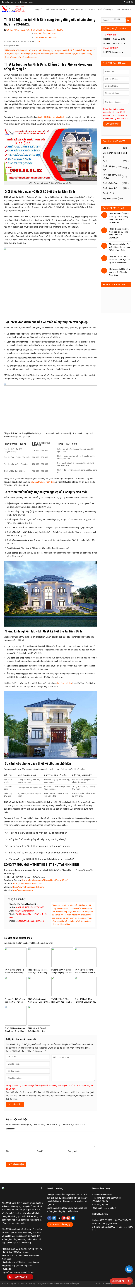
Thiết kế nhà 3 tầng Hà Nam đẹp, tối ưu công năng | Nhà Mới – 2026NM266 (119, 218)
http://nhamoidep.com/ (22, 890)
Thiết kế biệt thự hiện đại (55, 9)
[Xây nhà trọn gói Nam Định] (13, 9)
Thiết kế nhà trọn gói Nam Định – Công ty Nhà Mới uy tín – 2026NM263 (39, 1002)
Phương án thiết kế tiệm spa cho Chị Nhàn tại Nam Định (15, 1002)
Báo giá (117, 19)
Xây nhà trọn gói (110, 198)
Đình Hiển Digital (72, 1283)
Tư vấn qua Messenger (104, 1283)
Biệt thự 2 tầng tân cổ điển (18, 30)
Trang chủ (38, 9)
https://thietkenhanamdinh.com (26, 1262)
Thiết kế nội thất (122, 9)
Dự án (127, 19)
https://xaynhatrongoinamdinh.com (17, 1272)
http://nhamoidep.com (22, 1265)
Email (40, 1151)
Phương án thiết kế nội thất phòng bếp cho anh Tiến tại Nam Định (61, 973)
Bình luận (10, 1129)
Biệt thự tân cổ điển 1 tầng (115, 153)
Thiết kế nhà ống (104, 9)
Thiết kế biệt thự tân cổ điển (81, 9)
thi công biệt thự (64, 683)
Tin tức (60, 30)
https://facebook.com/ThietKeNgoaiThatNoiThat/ (45, 880)
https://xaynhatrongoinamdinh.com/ (28, 887)
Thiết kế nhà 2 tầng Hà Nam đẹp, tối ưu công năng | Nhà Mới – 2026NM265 (119, 233)
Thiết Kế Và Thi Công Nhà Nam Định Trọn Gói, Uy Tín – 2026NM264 (85, 973)
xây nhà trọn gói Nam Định (43, 482)
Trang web (72, 1151)
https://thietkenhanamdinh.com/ (27, 883)
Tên (8, 1151)
